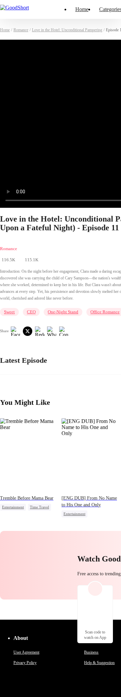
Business (91, 652)
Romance (20, 30)
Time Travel (39, 507)
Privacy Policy (25, 662)
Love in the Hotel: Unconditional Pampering (67, 30)
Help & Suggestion (99, 662)
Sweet (9, 311)
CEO (31, 311)
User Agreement (26, 652)
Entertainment (13, 507)
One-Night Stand (63, 311)
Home (81, 9)
